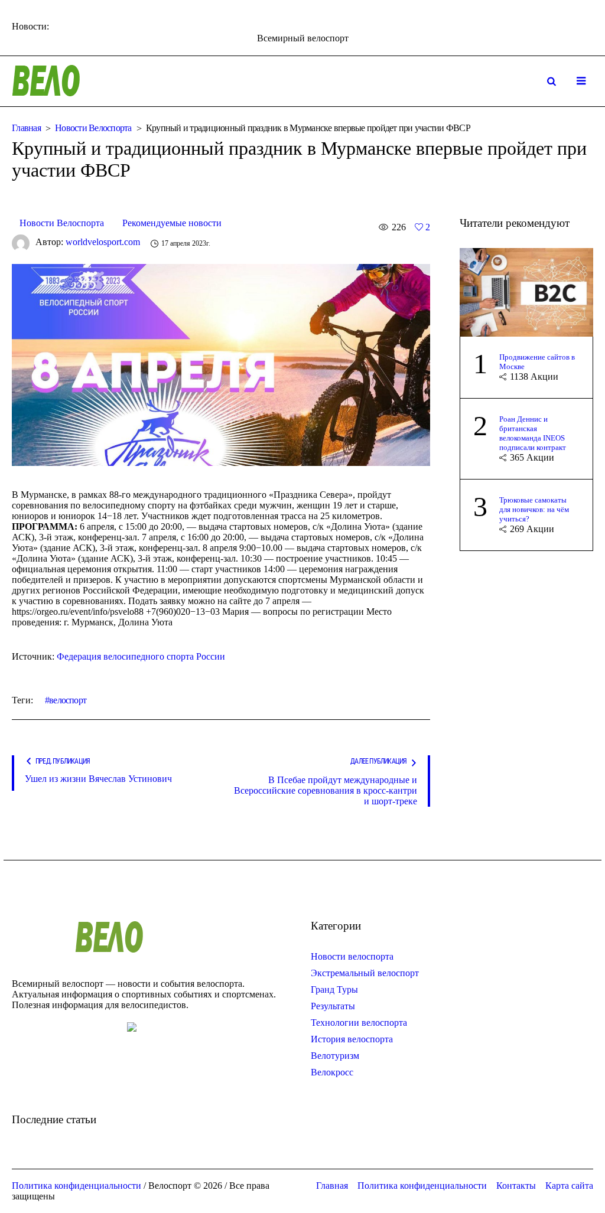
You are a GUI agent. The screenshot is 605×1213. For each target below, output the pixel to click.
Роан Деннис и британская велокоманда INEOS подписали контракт (532, 433)
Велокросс (332, 1072)
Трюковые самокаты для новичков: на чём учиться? (534, 509)
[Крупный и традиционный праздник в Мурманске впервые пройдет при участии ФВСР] (221, 363)
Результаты (333, 1006)
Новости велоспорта (352, 956)
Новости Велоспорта (93, 128)
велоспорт (67, 700)
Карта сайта (569, 1186)
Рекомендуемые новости (172, 223)
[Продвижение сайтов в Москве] (526, 291)
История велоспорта (352, 1039)
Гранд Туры (334, 989)
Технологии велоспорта (359, 1023)
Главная (26, 128)
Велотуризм (335, 1056)
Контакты (516, 1186)
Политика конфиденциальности (422, 1186)
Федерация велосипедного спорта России (141, 656)
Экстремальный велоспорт (365, 973)
